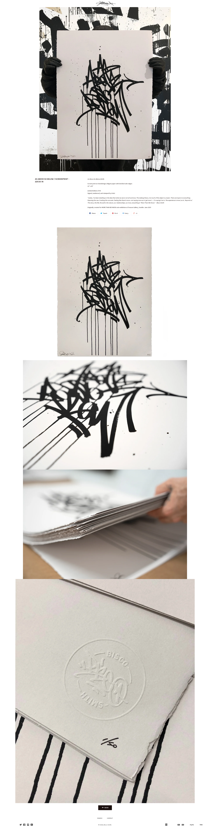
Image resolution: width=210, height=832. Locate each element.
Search (99, 818)
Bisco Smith (107, 825)
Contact (110, 818)
